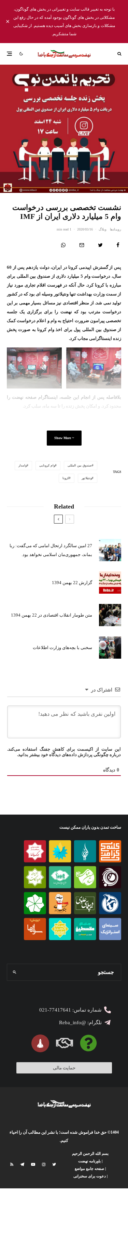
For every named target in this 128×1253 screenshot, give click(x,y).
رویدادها (115, 229)
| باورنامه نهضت (90, 1161)
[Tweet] (100, 245)
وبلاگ (102, 229)
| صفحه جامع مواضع (90, 1168)
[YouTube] (33, 1164)
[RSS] (12, 1164)
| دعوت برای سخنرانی (90, 1176)
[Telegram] (22, 1164)
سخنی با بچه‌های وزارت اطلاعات (62, 647)
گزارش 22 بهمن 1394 (72, 582)
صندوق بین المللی (80, 465)
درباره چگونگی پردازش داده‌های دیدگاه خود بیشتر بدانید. (69, 754)
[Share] (117, 245)
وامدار (22, 465)
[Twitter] (54, 1164)
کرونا (65, 478)
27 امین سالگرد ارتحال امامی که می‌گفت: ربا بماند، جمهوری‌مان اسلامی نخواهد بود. (51, 550)
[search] (14, 972)
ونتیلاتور (87, 478)
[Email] (81, 245)
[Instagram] (44, 1164)
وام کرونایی (47, 465)
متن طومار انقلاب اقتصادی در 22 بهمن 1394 (51, 615)
